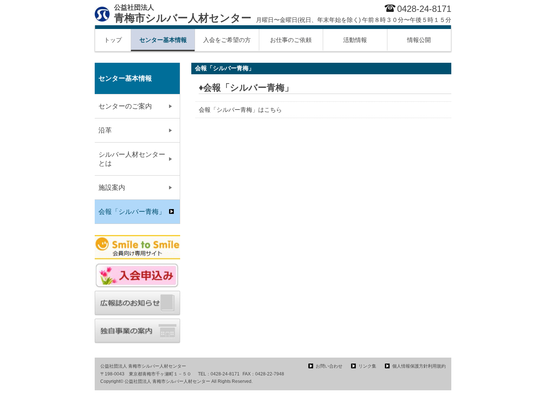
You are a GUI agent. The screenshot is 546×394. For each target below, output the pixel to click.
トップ (113, 40)
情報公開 (419, 40)
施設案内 (111, 187)
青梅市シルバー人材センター (182, 14)
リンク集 (367, 366)
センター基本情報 (163, 40)
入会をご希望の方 (227, 40)
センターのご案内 (125, 106)
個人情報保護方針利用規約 (419, 366)
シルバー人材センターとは (131, 159)
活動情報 (355, 40)
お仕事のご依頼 (291, 40)
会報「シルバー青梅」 (131, 211)
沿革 (105, 130)
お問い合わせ (329, 366)
